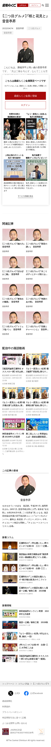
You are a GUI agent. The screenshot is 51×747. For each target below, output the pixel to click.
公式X (17, 693)
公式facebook (36, 693)
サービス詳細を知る (25, 196)
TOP (46, 742)
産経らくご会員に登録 (25, 95)
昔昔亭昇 (8, 32)
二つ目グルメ (34, 28)
